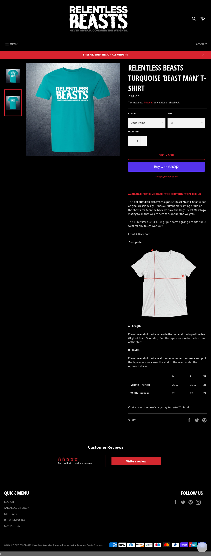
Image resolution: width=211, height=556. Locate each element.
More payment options (166, 176)
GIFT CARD (10, 514)
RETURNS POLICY (14, 520)
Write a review (136, 461)
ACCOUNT (201, 44)
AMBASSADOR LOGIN (16, 508)
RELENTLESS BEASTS (21, 545)
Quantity (133, 131)
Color (132, 113)
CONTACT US (12, 526)
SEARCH (9, 502)
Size (170, 113)
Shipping (148, 102)
